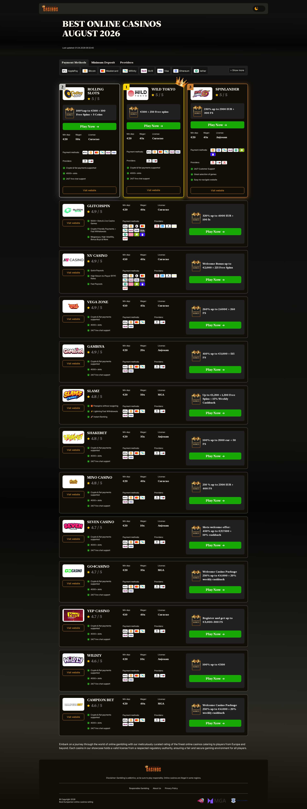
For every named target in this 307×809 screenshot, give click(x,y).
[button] (297, 798)
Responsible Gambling (139, 788)
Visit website (153, 190)
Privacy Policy (171, 788)
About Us (157, 788)
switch (259, 8)
